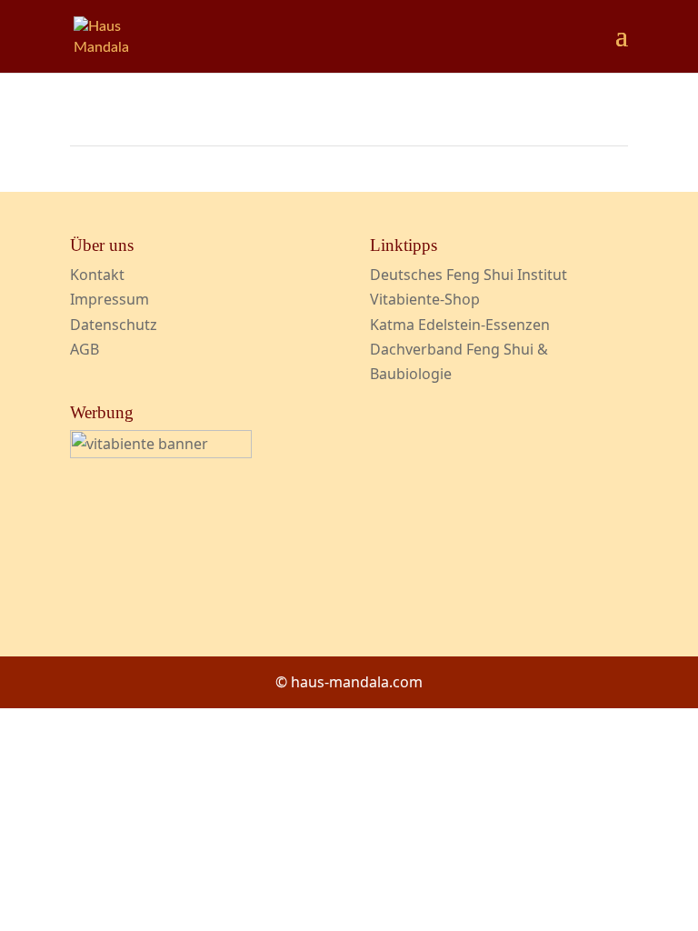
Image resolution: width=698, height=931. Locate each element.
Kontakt (97, 275)
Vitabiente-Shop (425, 299)
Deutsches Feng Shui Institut (468, 275)
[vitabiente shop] (161, 453)
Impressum (109, 299)
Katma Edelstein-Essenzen (460, 325)
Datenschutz (113, 325)
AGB (84, 349)
